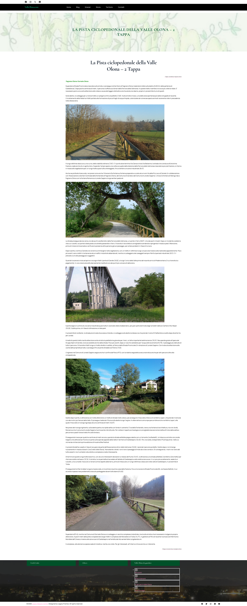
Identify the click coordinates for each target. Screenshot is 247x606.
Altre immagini (140, 590)
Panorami (138, 572)
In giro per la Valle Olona (143, 584)
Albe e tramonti (140, 578)
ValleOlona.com (31, 7)
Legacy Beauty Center (40, 604)
